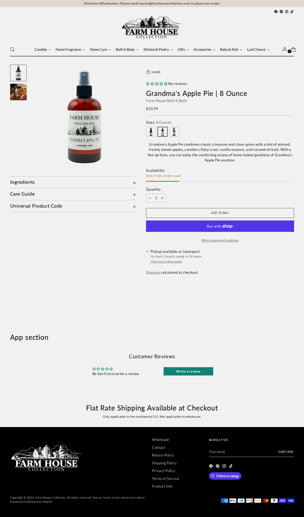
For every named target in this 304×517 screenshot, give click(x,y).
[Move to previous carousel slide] (281, 311)
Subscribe (286, 451)
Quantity (153, 189)
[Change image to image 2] (18, 92)
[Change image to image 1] (18, 73)
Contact (158, 447)
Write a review (188, 371)
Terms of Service (165, 478)
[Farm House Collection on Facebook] (276, 11)
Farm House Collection (50, 497)
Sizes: (158, 122)
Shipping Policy (164, 463)
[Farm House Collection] (152, 28)
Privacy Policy (163, 471)
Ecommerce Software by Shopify (31, 501)
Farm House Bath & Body (166, 100)
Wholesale (160, 439)
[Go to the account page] (283, 49)
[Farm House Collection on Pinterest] (281, 11)
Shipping (153, 272)
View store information (166, 261)
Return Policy (163, 455)
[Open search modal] (12, 49)
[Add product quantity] (150, 198)
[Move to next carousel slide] (290, 310)
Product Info (162, 486)
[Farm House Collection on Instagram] (286, 11)
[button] (157, 83)
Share (156, 72)
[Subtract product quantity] (162, 198)
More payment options (220, 240)
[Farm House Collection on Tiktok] (292, 11)
